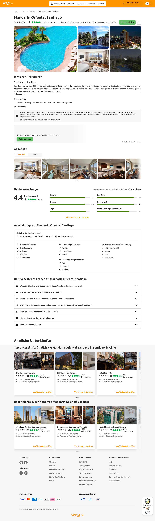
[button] (45, 49)
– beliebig (70, 4)
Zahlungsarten (84, 466)
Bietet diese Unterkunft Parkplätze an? (37, 318)
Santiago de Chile (60, 4)
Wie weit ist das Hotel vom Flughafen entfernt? (41, 292)
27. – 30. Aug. (81, 4)
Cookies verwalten (56, 473)
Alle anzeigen (20, 106)
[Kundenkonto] (149, 3)
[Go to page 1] (76, 397)
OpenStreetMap (135, 142)
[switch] (147, 512)
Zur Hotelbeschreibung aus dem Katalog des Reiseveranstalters (40, 120)
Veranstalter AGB (115, 466)
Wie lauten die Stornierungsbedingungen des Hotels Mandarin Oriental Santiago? (56, 305)
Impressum (113, 469)
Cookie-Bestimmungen (57, 469)
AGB (110, 462)
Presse (51, 481)
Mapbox (126, 142)
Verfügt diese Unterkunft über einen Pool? (39, 312)
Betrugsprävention (86, 484)
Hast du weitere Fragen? (31, 325)
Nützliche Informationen (87, 481)
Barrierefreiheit (114, 481)
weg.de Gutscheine (86, 469)
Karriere (52, 466)
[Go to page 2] (77, 397)
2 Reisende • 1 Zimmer (96, 4)
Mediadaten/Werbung (57, 477)
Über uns (52, 462)
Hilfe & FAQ (83, 462)
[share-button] (139, 22)
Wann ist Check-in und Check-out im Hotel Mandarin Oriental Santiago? (51, 286)
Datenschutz (113, 473)
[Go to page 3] (78, 397)
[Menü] (151, 498)
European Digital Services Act (119, 477)
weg (16, 11)
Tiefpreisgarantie (85, 473)
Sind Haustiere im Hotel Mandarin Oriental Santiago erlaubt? (47, 299)
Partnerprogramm (85, 477)
